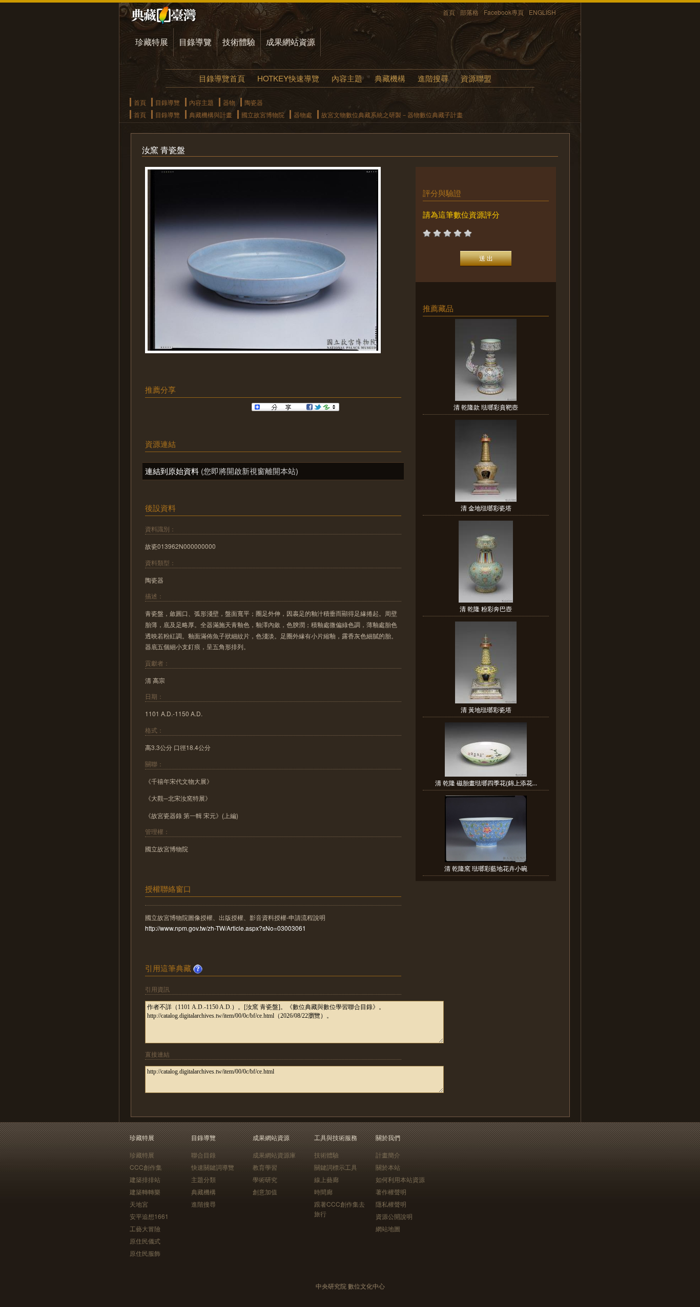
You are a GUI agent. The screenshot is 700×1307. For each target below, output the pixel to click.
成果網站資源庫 (274, 1154)
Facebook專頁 (504, 12)
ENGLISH (542, 12)
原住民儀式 (145, 1240)
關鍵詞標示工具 (335, 1167)
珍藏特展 (151, 42)
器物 (229, 102)
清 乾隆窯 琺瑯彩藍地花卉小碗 (485, 868)
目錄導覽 (195, 42)
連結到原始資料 (172, 470)
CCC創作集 (146, 1167)
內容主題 (347, 78)
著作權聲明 (391, 1191)
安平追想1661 (149, 1216)
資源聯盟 (476, 78)
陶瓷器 (253, 102)
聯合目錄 (203, 1154)
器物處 (303, 114)
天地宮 (139, 1203)
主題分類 (203, 1179)
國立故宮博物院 (262, 114)
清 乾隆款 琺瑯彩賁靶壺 (486, 406)
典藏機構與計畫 (210, 114)
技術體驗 (238, 42)
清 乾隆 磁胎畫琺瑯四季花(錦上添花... (486, 782)
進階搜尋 (433, 78)
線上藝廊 (326, 1179)
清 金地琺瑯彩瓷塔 (486, 507)
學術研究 (265, 1179)
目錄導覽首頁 (222, 78)
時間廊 (323, 1191)
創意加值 (265, 1191)
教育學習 (265, 1167)
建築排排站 (145, 1179)
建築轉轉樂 (145, 1191)
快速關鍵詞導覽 (212, 1167)
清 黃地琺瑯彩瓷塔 (486, 709)
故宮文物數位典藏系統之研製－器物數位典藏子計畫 (392, 114)
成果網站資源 (290, 42)
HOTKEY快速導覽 (288, 78)
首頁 (449, 12)
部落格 (469, 12)
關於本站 (388, 1167)
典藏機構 (390, 78)
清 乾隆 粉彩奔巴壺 (486, 608)
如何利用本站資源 (400, 1179)
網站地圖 (388, 1228)
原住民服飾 (145, 1253)
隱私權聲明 (391, 1203)
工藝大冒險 (145, 1228)
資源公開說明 (394, 1216)
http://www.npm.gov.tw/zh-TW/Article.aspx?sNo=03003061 (225, 928)
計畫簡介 (388, 1154)
